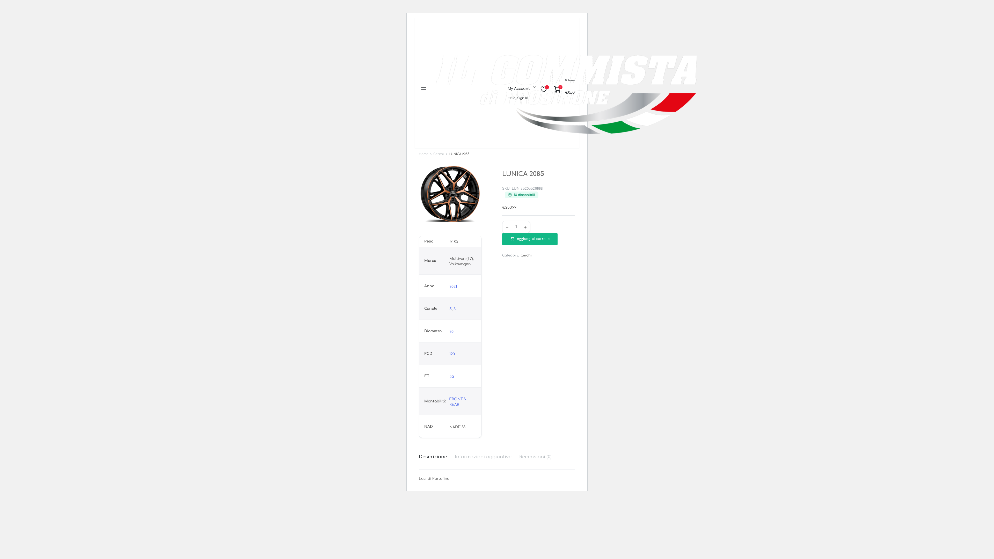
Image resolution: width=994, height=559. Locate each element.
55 (451, 377)
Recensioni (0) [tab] (535, 456)
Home (423, 154)
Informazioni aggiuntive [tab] (483, 456)
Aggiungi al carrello (533, 239)
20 (451, 332)
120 (452, 354)
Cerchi (438, 154)
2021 (453, 287)
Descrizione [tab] (433, 456)
